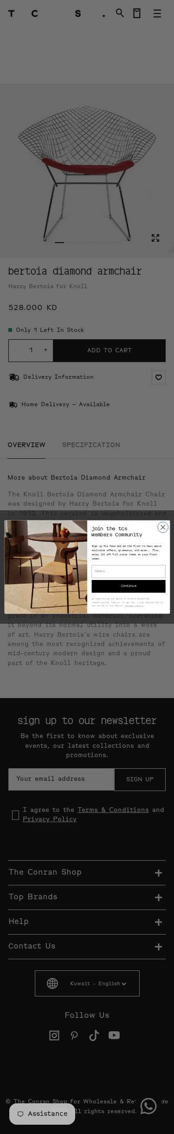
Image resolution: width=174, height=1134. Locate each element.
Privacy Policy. (133, 606)
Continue (128, 586)
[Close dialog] (162, 527)
